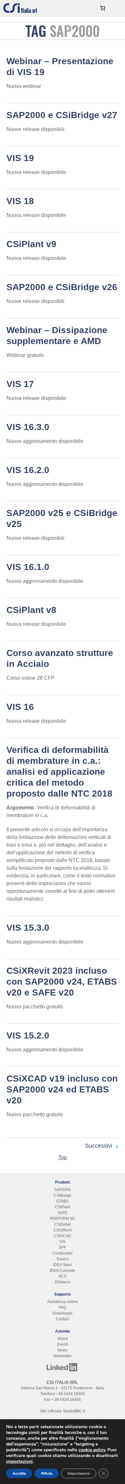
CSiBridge (62, 1195)
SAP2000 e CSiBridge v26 (61, 287)
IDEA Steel (62, 1265)
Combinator (62, 1253)
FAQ (62, 1307)
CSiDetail (62, 1224)
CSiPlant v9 (31, 244)
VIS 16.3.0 (27, 427)
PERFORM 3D (62, 1218)
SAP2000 (62, 1189)
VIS (62, 1241)
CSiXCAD (62, 1236)
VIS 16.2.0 (27, 470)
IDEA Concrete (62, 1270)
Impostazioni (79, 1473)
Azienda (62, 1331)
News (62, 1350)
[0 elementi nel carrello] (102, 8)
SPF (62, 1247)
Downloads (62, 1313)
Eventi (62, 1344)
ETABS (62, 1201)
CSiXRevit (62, 1230)
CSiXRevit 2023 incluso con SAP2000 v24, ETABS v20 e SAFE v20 (61, 981)
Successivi (98, 1146)
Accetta (19, 1473)
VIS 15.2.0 (27, 1035)
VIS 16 (20, 707)
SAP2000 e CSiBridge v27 (61, 115)
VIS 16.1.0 (27, 567)
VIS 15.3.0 (27, 928)
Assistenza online (62, 1301)
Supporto (62, 1294)
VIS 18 (20, 201)
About (62, 1338)
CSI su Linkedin (62, 1367)
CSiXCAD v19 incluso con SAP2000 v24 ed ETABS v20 (62, 1089)
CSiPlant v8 (31, 610)
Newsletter (62, 1356)
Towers (62, 1259)
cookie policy (92, 1450)
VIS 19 (20, 158)
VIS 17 (20, 384)
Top (62, 1157)
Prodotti (62, 1182)
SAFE (62, 1213)
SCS (62, 1276)
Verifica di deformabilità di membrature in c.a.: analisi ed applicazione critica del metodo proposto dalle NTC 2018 (59, 771)
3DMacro (62, 1282)
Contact (62, 1319)
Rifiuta (46, 1473)
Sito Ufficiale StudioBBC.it (62, 1411)
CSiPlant (62, 1207)
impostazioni (19, 1461)
